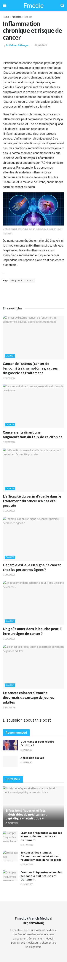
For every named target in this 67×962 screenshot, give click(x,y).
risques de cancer (22, 280)
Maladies (16, 17)
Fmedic (33, 5)
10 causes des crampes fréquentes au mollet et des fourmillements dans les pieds (40, 856)
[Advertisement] (33, 55)
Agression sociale (32, 758)
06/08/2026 (9, 442)
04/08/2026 (9, 575)
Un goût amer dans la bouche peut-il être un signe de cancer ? (32, 631)
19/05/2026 (9, 708)
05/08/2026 (9, 511)
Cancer (28, 17)
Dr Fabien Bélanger (17, 45)
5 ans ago (27, 762)
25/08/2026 (27, 845)
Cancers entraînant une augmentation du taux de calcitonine (32, 434)
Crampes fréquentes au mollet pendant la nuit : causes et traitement (41, 875)
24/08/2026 (27, 884)
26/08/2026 (12, 823)
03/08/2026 (9, 639)
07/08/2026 (9, 378)
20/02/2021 (41, 45)
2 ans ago (27, 750)
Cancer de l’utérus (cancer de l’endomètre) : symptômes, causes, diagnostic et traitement (30, 368)
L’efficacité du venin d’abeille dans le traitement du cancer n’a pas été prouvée (32, 501)
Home (6, 17)
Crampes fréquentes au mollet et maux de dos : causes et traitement (41, 836)
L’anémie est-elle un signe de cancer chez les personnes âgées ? (32, 567)
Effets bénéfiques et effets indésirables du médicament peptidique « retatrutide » (26, 814)
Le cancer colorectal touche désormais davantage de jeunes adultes (28, 697)
